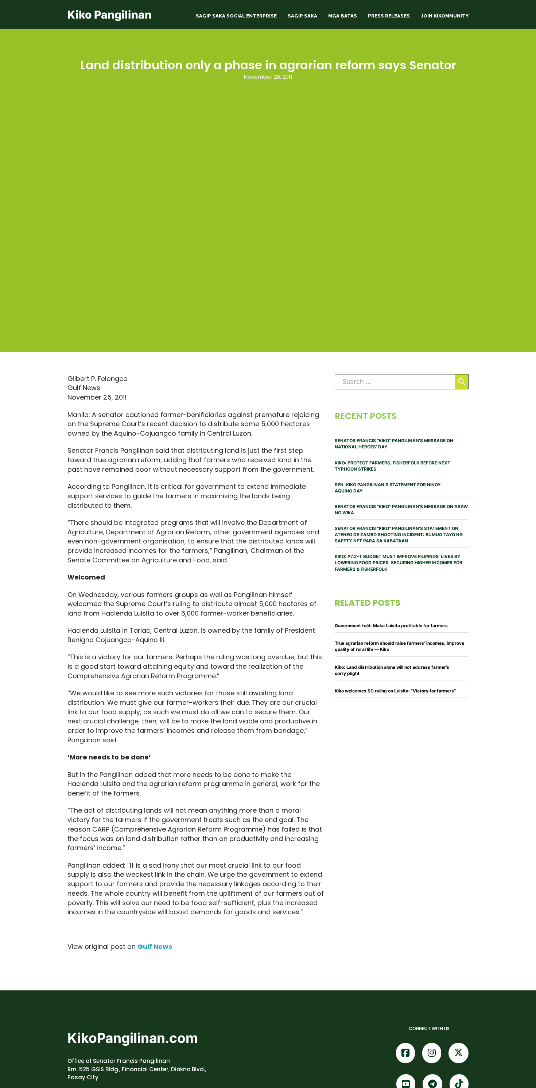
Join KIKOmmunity (445, 16)
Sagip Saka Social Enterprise (236, 16)
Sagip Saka (302, 16)
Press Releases (389, 16)
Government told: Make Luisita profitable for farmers (391, 625)
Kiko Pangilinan (109, 14)
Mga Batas (342, 16)
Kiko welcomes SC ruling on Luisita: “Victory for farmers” (395, 691)
